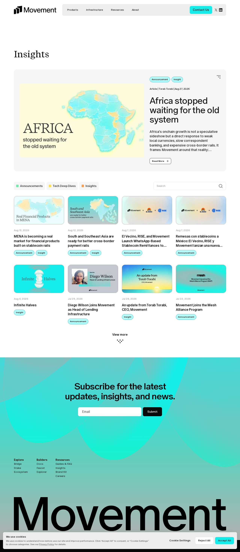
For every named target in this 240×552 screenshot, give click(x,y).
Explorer (42, 472)
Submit (152, 411)
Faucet (41, 468)
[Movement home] (35, 9)
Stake (17, 468)
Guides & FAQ (64, 463)
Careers (60, 476)
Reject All (204, 540)
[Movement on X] (216, 10)
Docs (40, 463)
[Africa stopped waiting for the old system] (82, 120)
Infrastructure (94, 9)
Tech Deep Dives (64, 186)
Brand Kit (61, 472)
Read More (158, 161)
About (135, 9)
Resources (117, 9)
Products (72, 9)
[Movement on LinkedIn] (220, 10)
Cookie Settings (179, 540)
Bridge (18, 463)
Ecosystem (21, 472)
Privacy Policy (46, 544)
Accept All (224, 540)
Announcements (31, 186)
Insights (91, 186)
